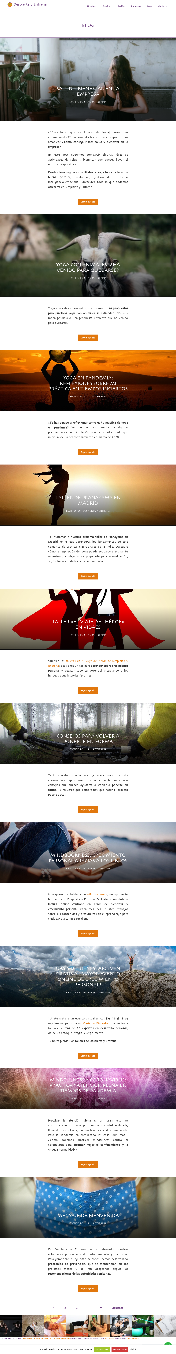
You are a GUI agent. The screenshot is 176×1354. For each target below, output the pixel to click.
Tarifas (121, 6)
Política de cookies (62, 1338)
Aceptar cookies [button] (101, 1349)
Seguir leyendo (88, 202)
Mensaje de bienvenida (88, 1215)
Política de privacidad (43, 1338)
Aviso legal (27, 1338)
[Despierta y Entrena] (26, 4)
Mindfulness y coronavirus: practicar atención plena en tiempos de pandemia (88, 1085)
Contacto (162, 6)
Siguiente (117, 1308)
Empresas (136, 6)
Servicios (107, 6)
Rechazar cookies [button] (120, 1349)
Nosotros (91, 6)
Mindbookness (97, 894)
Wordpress (109, 1338)
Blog (149, 6)
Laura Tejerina (96, 102)
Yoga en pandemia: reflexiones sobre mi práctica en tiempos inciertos (88, 383)
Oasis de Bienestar (96, 1023)
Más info (133, 1349)
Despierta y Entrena (96, 511)
